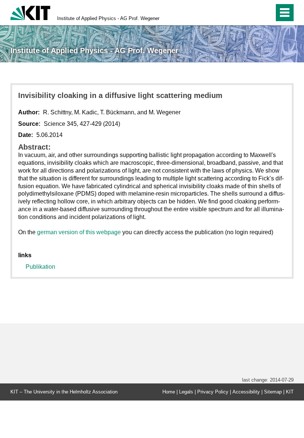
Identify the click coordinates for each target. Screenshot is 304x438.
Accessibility (246, 392)
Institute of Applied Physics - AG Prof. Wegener (108, 18)
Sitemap (273, 392)
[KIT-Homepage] (30, 12)
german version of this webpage (79, 232)
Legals (186, 392)
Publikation (40, 267)
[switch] (252, 13)
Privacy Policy (212, 392)
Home (168, 392)
